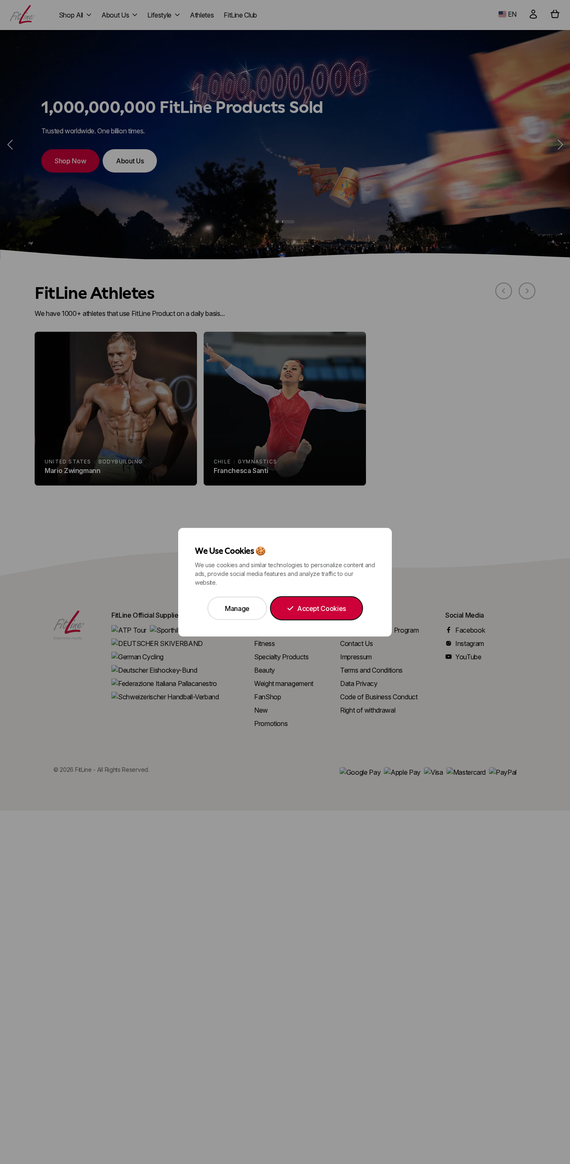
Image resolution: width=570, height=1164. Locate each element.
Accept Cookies (321, 608)
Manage (237, 608)
